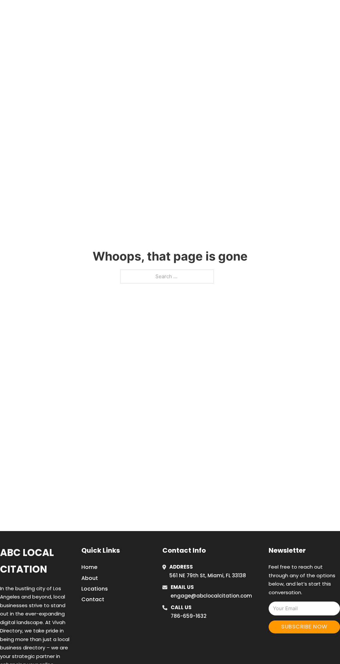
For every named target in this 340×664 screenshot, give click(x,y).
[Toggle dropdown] (323, 13)
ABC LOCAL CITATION (55, 12)
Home (249, 13)
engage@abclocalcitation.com (211, 595)
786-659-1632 (189, 615)
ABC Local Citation (27, 561)
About (89, 578)
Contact (92, 599)
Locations (279, 13)
